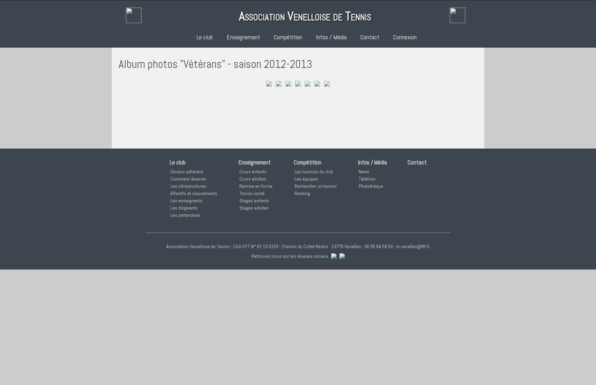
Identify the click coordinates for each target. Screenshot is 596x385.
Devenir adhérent (186, 172)
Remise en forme (255, 186)
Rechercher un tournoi (316, 186)
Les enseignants (186, 200)
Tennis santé (252, 193)
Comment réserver (188, 179)
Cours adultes (252, 179)
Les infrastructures (188, 186)
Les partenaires (185, 215)
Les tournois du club (314, 172)
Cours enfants (253, 172)
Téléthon (367, 179)
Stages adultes (254, 208)
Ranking (302, 193)
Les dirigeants (184, 208)
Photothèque (371, 186)
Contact (369, 37)
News (364, 172)
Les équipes (306, 179)
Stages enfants (254, 200)
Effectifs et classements (193, 193)
